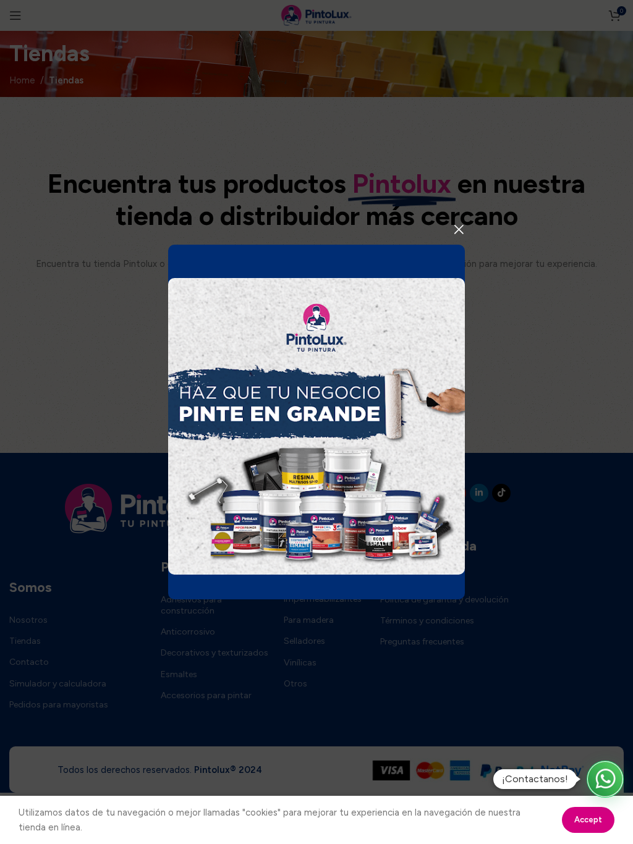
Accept (588, 819)
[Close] (458, 229)
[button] (605, 779)
